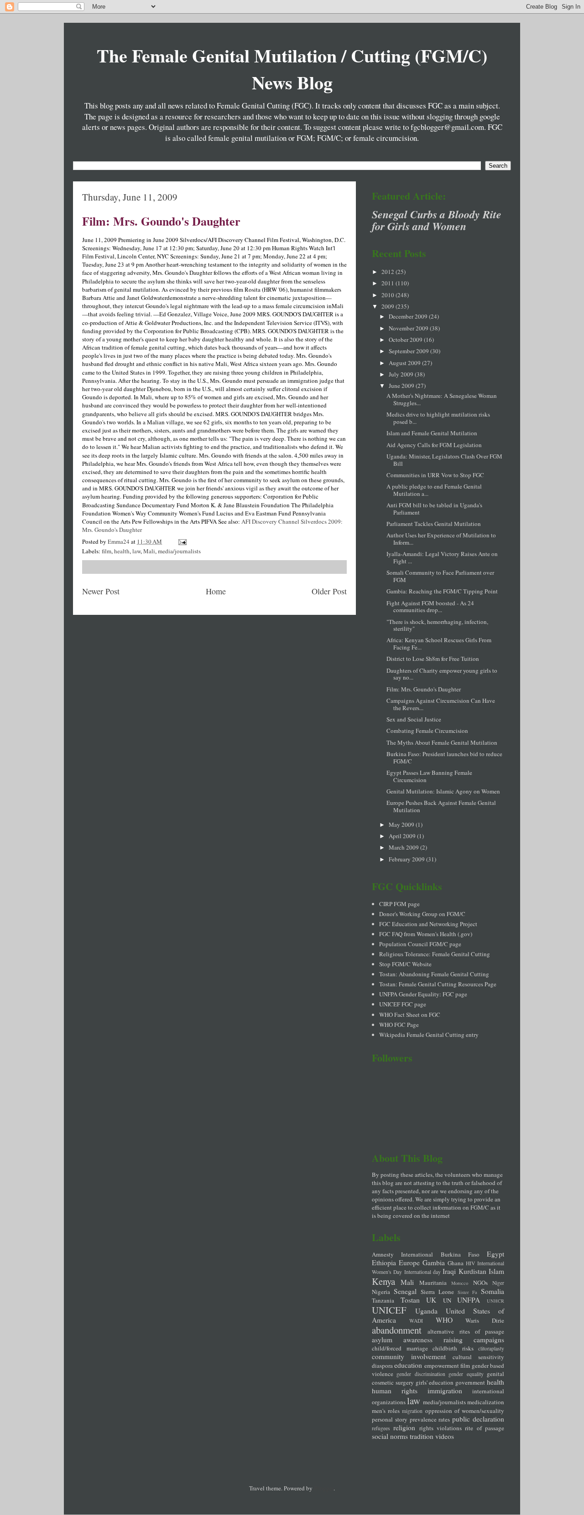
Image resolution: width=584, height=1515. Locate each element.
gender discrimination (420, 1374)
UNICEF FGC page (402, 1004)
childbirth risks (453, 1348)
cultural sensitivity (478, 1357)
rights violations (440, 1428)
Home (216, 591)
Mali (149, 551)
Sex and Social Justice (413, 719)
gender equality (465, 1374)
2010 (388, 295)
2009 (388, 306)
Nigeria (381, 1292)
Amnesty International (402, 1254)
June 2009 (402, 385)
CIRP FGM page (399, 904)
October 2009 (406, 339)
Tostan (410, 1299)
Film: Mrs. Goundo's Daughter (161, 221)
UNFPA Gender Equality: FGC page (423, 994)
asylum (382, 1339)
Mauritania (433, 1282)
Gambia (433, 1262)
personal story (389, 1419)
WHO (444, 1319)
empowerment (441, 1365)
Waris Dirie (484, 1320)
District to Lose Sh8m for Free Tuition (432, 658)
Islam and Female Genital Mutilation (431, 433)
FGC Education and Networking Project (428, 924)
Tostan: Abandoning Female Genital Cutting (434, 974)
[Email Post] (181, 541)
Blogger (324, 1488)
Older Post (329, 591)
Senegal (405, 1291)
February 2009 (407, 859)
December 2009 (409, 316)
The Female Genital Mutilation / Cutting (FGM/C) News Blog (292, 69)
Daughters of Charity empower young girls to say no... (441, 674)
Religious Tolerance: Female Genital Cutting (434, 954)
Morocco (459, 1283)
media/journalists (179, 551)
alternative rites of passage (466, 1331)
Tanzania (383, 1300)
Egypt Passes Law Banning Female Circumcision (429, 776)
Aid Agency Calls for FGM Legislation (434, 445)
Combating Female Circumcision (427, 731)
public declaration (478, 1418)
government (470, 1382)
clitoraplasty (491, 1348)
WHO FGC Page (399, 1024)
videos (444, 1436)
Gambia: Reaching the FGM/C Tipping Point (442, 591)
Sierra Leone (437, 1292)
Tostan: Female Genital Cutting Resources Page (437, 984)
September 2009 (409, 351)
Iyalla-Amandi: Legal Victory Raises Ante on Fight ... (442, 557)
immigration (445, 1390)
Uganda (426, 1310)
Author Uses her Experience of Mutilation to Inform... (441, 538)
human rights (394, 1390)
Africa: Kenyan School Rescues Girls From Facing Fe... (438, 643)
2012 (388, 272)
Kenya (383, 1281)
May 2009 (402, 824)
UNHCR (495, 1301)
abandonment (397, 1330)
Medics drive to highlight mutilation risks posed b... (438, 418)
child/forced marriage (400, 1348)
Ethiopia (384, 1262)
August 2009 (405, 363)
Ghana (456, 1263)
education (408, 1365)
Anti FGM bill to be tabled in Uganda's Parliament (434, 508)
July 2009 (402, 374)
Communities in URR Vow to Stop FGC (435, 475)
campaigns (489, 1339)
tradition (421, 1436)
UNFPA (468, 1299)
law (136, 551)
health (122, 551)
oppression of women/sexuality (464, 1411)
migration (412, 1410)
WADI (416, 1320)
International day (422, 1271)
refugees (381, 1428)
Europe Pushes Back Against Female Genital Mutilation (441, 806)
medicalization (485, 1402)
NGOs (480, 1282)
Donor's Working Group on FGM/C (422, 914)
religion (404, 1427)
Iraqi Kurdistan (464, 1271)
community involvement (409, 1356)
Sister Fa (467, 1292)
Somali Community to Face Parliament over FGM (440, 576)
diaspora (382, 1365)
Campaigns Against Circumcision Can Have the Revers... (440, 704)
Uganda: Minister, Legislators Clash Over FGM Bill (444, 460)
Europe (409, 1262)
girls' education (435, 1382)
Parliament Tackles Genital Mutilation (433, 524)
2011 (388, 283)
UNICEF (389, 1310)
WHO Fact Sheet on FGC (409, 1014)
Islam (496, 1271)
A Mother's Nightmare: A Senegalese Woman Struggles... (441, 399)
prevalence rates (430, 1419)
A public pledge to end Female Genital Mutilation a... (434, 490)
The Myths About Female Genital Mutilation (441, 742)
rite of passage (484, 1428)
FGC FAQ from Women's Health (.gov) (425, 934)
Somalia (492, 1291)
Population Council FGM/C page (420, 944)
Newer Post (101, 591)
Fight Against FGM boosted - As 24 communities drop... (430, 606)
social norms (390, 1436)
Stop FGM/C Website (405, 964)
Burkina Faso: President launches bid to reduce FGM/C (444, 757)
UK (431, 1299)
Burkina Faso (460, 1254)
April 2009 (403, 836)
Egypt (495, 1253)
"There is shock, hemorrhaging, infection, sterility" (437, 625)
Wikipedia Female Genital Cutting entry (429, 1035)
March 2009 (404, 847)
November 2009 (409, 328)
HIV (470, 1263)
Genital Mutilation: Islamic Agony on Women (443, 791)
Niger (498, 1282)
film (106, 551)
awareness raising (433, 1339)
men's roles (386, 1411)
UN (447, 1300)
